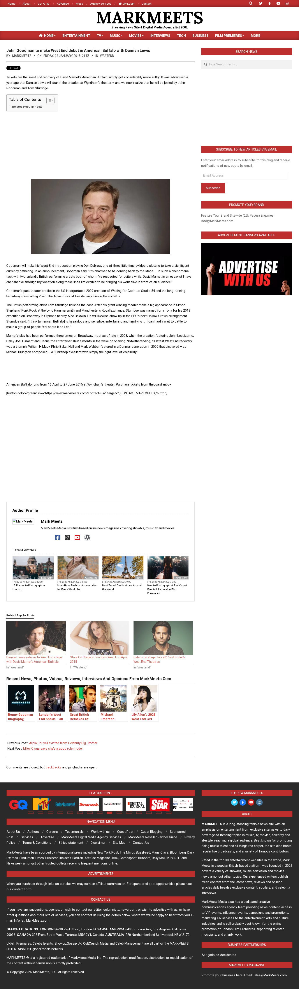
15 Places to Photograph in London (28, 587)
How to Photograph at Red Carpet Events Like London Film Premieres (167, 589)
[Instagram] (67, 537)
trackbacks (53, 767)
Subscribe (213, 188)
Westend (107, 56)
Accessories (91, 578)
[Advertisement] (100, 145)
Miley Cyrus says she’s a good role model (53, 749)
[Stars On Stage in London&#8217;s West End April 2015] (99, 638)
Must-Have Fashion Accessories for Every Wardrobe (77, 587)
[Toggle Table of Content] (48, 100)
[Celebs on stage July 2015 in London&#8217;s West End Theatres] (163, 638)
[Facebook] (58, 537)
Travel (139, 578)
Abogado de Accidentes (219, 955)
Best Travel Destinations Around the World (122, 587)
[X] (48, 537)
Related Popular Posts (27, 106)
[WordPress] (87, 537)
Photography (46, 578)
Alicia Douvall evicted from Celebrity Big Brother (63, 743)
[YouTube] (77, 537)
